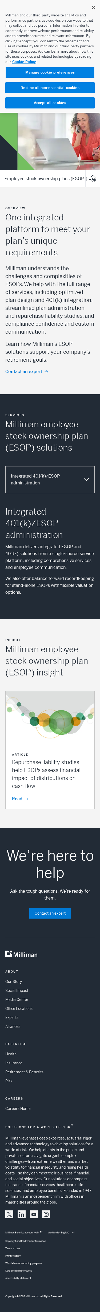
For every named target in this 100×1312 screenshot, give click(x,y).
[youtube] (34, 1214)
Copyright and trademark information (25, 1241)
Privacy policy (13, 1255)
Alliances (12, 1026)
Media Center (17, 999)
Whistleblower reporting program (23, 1263)
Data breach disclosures (18, 1270)
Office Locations (19, 1008)
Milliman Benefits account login (22, 1232)
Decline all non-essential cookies (50, 87)
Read (17, 799)
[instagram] (46, 1214)
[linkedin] (22, 1214)
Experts (11, 1017)
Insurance (13, 1063)
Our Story (13, 981)
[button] (50, 750)
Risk (8, 1081)
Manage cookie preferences (50, 72)
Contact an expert (23, 371)
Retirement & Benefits (24, 1072)
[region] (50, 56)
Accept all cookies (50, 103)
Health (11, 1054)
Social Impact (16, 990)
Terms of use (12, 1248)
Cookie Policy (24, 62)
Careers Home (18, 1108)
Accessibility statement (18, 1278)
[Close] (93, 7)
